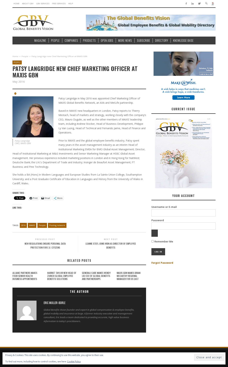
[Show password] (154, 233)
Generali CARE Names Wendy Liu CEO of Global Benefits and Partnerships (96, 276)
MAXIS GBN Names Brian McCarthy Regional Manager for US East (128, 276)
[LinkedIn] (192, 3)
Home (15, 56)
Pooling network (57, 225)
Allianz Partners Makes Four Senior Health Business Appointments (24, 276)
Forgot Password (162, 262)
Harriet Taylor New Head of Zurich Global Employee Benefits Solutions (61, 276)
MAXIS (32, 225)
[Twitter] (199, 3)
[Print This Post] (15, 94)
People (25, 56)
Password (157, 220)
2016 (23, 225)
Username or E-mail (164, 207)
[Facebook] (186, 3)
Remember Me (163, 241)
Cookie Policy (74, 361)
